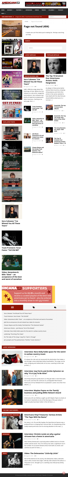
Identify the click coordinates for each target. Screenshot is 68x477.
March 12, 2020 (58, 133)
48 (57, 85)
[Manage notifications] (63, 473)
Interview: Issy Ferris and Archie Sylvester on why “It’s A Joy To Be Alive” (44, 372)
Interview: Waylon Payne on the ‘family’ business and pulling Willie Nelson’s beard (42, 391)
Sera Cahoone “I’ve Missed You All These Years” (33, 80)
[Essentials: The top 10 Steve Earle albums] (49, 107)
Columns (51, 10)
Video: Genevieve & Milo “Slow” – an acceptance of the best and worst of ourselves (38, 122)
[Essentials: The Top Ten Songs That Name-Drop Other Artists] (49, 117)
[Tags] (33, 307)
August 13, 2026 (30, 395)
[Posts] (12, 307)
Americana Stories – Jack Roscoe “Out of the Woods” (19, 328)
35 (64, 122)
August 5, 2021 (29, 456)
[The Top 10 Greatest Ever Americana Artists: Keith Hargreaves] (56, 66)
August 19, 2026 (30, 376)
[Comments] (55, 307)
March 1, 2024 (58, 145)
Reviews (9, 10)
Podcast (60, 10)
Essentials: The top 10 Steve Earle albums (60, 107)
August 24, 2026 (37, 140)
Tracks (44, 10)
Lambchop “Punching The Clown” (14, 334)
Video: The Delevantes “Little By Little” (41, 453)
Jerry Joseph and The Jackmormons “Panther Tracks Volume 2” (22, 340)
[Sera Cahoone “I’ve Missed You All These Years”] (34, 66)
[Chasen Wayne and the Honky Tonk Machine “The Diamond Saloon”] (27, 149)
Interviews (29, 10)
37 (63, 110)
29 (64, 145)
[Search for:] (57, 16)
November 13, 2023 (31, 419)
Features (18, 10)
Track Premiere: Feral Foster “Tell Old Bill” (37, 108)
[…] (29, 365)
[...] (33, 101)
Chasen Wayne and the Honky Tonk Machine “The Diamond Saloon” (38, 150)
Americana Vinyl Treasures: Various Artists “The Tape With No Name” (43, 416)
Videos (37, 10)
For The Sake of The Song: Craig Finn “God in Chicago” (20, 337)
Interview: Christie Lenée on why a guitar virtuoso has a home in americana (42, 435)
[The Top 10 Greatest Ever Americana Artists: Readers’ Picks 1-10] (49, 140)
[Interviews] (12, 358)
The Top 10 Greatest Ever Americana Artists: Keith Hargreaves (54, 79)
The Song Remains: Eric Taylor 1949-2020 (60, 129)
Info (2, 13)
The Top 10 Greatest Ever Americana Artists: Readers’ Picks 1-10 (60, 140)
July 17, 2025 (58, 122)
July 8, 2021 (58, 110)
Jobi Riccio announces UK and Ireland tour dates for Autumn (38, 136)
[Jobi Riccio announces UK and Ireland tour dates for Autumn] (27, 135)
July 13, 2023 (50, 85)
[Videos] (12, 460)
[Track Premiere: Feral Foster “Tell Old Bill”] (27, 108)
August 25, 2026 (29, 86)
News (3, 10)
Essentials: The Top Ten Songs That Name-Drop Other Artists (60, 118)
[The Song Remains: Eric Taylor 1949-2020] (49, 129)
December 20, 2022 (31, 439)
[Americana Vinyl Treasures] (12, 421)
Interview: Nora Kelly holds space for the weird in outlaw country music (25, 331)
